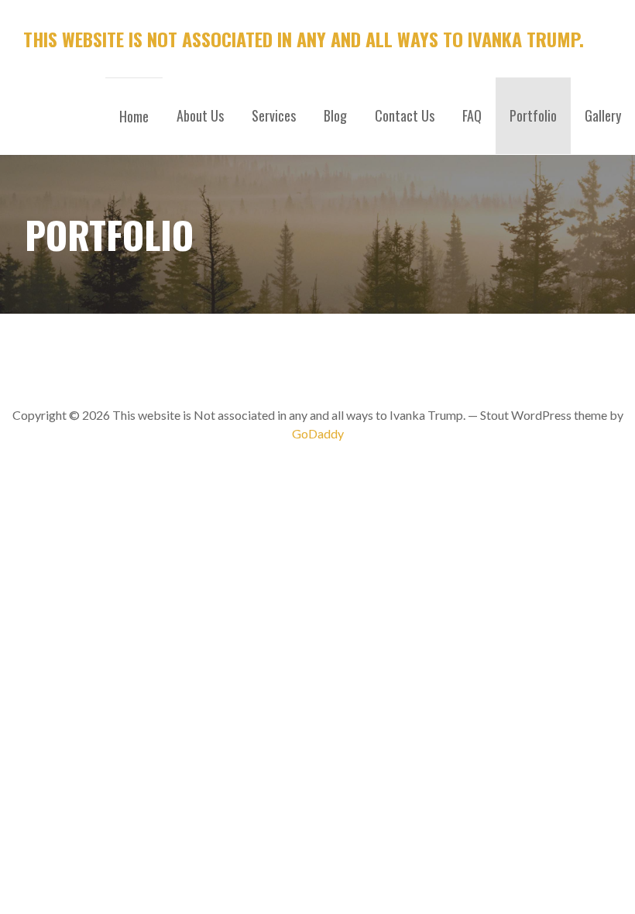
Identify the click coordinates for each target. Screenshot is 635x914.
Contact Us (404, 115)
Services (274, 115)
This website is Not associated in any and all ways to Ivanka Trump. (303, 39)
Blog (335, 115)
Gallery (603, 115)
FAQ (472, 115)
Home (134, 116)
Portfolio (533, 115)
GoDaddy (318, 433)
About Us (200, 115)
